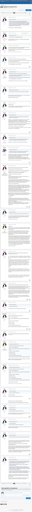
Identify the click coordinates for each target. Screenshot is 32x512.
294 (19, 483)
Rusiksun (4, 69)
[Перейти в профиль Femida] (4, 408)
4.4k (5, 395)
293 (17, 483)
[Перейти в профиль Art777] (4, 20)
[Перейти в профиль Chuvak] (4, 150)
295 (21, 483)
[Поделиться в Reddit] (3, 504)
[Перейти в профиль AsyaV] (4, 286)
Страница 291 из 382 (30, 14)
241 (4, 231)
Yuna (4, 388)
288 (8, 483)
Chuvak (4, 147)
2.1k (4, 172)
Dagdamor (4, 365)
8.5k (5, 40)
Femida (4, 405)
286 (5, 483)
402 (4, 52)
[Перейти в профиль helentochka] (4, 316)
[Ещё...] (30, 17)
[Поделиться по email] (4, 504)
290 (12, 483)
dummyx (4, 224)
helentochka (4, 313)
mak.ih (6, 7)
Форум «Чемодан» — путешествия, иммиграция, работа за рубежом (14, 1)
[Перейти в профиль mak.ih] (2, 7)
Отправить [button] (28, 498)
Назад (3, 483)
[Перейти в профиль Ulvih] (4, 60)
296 (23, 483)
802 (4, 154)
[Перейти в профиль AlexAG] (4, 36)
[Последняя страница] (27, 12)
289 (10, 483)
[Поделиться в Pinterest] (6, 504)
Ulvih (4, 57)
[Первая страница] (1, 12)
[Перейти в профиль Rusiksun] (4, 72)
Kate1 (4, 102)
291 (14, 483)
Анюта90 (4, 165)
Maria (4, 135)
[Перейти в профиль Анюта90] (4, 168)
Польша (13, 7)
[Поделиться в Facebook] (2, 504)
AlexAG (4, 33)
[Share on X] (1, 504)
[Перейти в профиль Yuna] (4, 391)
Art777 (4, 17)
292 (15, 483)
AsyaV (4, 283)
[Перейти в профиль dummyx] (4, 227)
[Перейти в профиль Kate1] (4, 105)
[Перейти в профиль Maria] (4, 138)
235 (4, 76)
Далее (25, 483)
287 (7, 483)
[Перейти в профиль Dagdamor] (4, 368)
